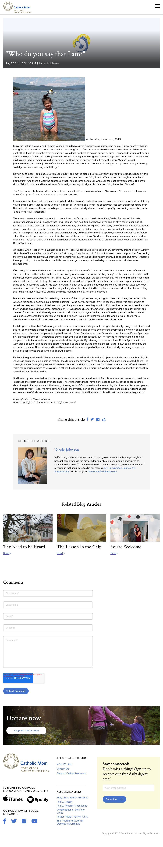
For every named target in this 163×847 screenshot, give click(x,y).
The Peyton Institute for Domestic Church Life (70, 822)
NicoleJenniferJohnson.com (102, 471)
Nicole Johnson (51, 63)
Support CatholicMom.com (71, 773)
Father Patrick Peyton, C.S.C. (72, 816)
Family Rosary (64, 802)
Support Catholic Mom (26, 730)
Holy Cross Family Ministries (72, 797)
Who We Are (64, 764)
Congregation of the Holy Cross (71, 811)
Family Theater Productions (72, 806)
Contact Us (63, 769)
